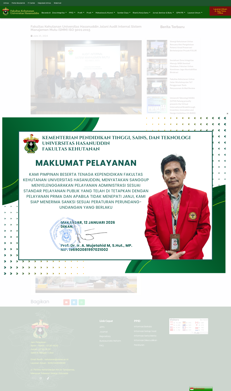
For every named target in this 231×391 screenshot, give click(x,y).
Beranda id (46, 12)
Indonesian (199, 389)
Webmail (57, 3)
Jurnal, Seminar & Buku (162, 12)
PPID (71, 12)
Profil (80, 12)
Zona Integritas (58, 12)
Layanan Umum (194, 12)
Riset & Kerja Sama (140, 12)
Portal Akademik (18, 3)
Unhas (6, 3)
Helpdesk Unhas (44, 3)
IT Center (31, 3)
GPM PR (179, 12)
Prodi (89, 12)
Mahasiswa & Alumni (104, 12)
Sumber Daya (122, 12)
